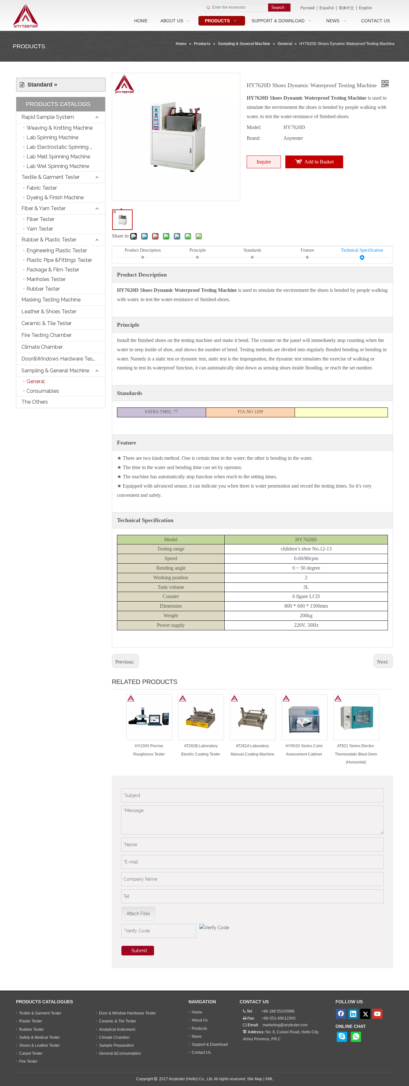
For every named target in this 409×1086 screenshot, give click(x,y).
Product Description (143, 250)
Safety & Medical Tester (39, 1037)
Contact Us (201, 1052)
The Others (34, 402)
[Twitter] (365, 1014)
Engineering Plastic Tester (57, 250)
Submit (139, 950)
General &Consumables (120, 1053)
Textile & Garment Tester (50, 177)
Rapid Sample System (47, 117)
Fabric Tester (42, 188)
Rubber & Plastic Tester (48, 240)
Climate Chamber (42, 347)
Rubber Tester (43, 289)
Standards (252, 250)
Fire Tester (28, 1061)
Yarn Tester (40, 229)
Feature (307, 250)
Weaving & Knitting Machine (60, 128)
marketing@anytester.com (285, 1025)
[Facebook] (341, 1014)
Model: (254, 127)
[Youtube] (377, 1014)
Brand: (253, 138)
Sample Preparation (116, 1045)
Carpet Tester (30, 1053)
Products (199, 1028)
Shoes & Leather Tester (39, 1045)
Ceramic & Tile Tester (46, 323)
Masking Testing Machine (51, 300)
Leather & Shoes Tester (48, 311)
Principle (197, 250)
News (197, 1036)
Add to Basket (319, 161)
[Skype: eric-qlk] (342, 1037)
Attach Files (138, 913)
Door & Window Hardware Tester (127, 1013)
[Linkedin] (353, 1014)
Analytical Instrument (117, 1029)
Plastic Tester (30, 1021)
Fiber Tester (40, 219)
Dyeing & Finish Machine (55, 197)
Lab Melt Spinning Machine (58, 157)
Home (197, 1012)
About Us (200, 1020)
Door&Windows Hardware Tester (60, 359)
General (36, 381)
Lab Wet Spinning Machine (58, 166)
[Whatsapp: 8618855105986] (356, 1037)
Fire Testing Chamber (46, 335)
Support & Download (210, 1044)
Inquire (264, 161)
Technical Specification (362, 250)
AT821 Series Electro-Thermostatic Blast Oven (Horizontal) (356, 754)
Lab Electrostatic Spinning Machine (66, 147)
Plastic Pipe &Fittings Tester (59, 260)
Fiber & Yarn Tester (43, 208)
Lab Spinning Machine (52, 137)
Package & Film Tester (53, 270)
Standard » (40, 84)
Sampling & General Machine (55, 371)
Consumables (43, 391)
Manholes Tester (46, 279)
